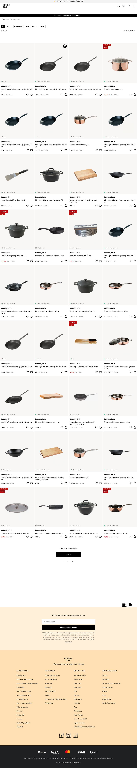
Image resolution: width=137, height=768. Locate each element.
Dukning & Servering (52, 675)
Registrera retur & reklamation (27, 683)
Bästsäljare (78, 699)
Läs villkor (68, 641)
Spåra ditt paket (22, 699)
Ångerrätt (20, 727)
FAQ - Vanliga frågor (24, 691)
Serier (42, 26)
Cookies (19, 711)
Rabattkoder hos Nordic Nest (84, 727)
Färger (27, 26)
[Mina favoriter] (123, 6)
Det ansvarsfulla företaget (111, 683)
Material (35, 26)
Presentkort (49, 703)
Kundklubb (20, 687)
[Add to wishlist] (27, 94)
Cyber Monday (79, 723)
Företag (19, 719)
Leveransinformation (24, 695)
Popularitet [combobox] (129, 30)
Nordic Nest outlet (108, 703)
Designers (77, 683)
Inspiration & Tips (80, 675)
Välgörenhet (106, 699)
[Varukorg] (128, 6)
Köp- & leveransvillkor (24, 703)
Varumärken (5, 19)
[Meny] (134, 6)
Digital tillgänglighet (23, 723)
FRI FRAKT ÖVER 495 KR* (70, 1)
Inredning (48, 683)
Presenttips (78, 711)
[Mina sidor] (118, 6)
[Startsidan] (6, 6)
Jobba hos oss (107, 687)
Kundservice (21, 675)
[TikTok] (75, 735)
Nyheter (77, 695)
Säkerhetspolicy (22, 707)
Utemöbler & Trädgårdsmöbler (56, 699)
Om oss (104, 675)
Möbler (47, 695)
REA (75, 691)
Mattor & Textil (50, 691)
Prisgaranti (20, 715)
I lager (9, 26)
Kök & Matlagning (51, 679)
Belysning (48, 687)
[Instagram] (68, 735)
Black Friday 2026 (80, 719)
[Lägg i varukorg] (31, 94)
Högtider (77, 703)
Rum (75, 707)
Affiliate (104, 691)
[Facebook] (61, 735)
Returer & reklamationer (25, 679)
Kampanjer (78, 687)
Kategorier (18, 26)
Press (104, 695)
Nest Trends (78, 715)
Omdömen (105, 679)
